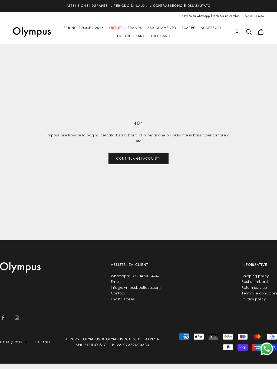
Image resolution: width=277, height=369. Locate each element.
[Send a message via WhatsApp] (266, 348)
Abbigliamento (161, 27)
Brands (135, 27)
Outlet (115, 27)
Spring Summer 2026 (84, 27)
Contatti (118, 293)
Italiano (42, 342)
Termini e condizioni (259, 293)
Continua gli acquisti (138, 158)
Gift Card (160, 35)
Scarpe (188, 27)
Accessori (211, 27)
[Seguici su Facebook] (2, 317)
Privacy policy (254, 299)
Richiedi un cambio (226, 16)
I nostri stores (123, 299)
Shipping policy (255, 276)
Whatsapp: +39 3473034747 (135, 276)
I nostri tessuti (130, 35)
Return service (254, 287)
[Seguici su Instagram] (16, 317)
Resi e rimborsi (255, 281)
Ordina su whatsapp (196, 16)
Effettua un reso (253, 16)
